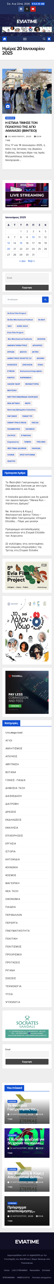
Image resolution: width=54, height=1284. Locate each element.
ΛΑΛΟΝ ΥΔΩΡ (13, 384)
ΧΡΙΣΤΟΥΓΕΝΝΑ (27, 455)
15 (21, 243)
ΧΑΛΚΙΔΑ (36, 448)
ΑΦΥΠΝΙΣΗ (12, 764)
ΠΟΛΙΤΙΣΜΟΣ (13, 946)
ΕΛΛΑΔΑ (46, 1270)
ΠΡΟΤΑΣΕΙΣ (12, 962)
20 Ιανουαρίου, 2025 (20, 136)
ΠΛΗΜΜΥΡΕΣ (13, 429)
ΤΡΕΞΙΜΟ (40, 442)
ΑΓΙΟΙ (8, 740)
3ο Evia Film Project (16, 313)
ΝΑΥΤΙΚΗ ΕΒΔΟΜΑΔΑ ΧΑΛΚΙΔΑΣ (22, 397)
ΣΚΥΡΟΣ (11, 435)
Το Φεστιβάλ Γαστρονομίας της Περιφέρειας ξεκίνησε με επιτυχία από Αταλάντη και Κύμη (25, 485)
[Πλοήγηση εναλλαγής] (25, 39)
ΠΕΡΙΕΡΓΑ (11, 922)
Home (6, 1270)
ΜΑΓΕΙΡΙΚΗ (12, 883)
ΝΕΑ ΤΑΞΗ (11, 891)
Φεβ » (31, 260)
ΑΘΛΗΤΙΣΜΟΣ (13, 748)
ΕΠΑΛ (40, 365)
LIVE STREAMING (19, 1270)
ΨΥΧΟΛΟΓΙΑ (12, 1002)
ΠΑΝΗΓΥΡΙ (27, 416)
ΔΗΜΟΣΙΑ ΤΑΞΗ (15, 788)
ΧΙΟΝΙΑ (10, 455)
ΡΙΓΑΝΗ (10, 970)
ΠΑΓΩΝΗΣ (12, 416)
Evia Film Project (15, 332)
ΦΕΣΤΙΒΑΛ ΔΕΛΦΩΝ (16, 448)
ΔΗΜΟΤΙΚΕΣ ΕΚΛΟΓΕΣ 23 (19, 358)
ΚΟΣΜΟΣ (10, 875)
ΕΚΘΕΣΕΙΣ (12, 365)
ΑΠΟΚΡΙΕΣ (37, 345)
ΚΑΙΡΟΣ (11, 377)
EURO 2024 (22, 326)
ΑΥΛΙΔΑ (10, 352)
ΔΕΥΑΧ (35, 352)
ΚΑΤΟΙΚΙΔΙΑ (12, 859)
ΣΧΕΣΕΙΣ (10, 978)
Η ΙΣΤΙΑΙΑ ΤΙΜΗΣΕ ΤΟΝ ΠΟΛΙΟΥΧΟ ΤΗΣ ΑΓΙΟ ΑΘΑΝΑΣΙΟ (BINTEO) (21, 127)
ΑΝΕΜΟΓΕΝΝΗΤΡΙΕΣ (17, 345)
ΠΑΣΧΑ (35, 422)
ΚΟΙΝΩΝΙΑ (11, 867)
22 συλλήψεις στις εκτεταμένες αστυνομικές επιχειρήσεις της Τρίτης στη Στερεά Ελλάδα (24, 547)
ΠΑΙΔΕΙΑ (10, 906)
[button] (44, 38)
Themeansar (27, 1263)
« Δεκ (22, 260)
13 (8, 243)
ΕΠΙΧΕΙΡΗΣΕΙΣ (14, 835)
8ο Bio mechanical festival (20, 320)
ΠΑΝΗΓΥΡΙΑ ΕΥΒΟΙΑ (16, 422)
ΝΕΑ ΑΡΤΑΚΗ (13, 403)
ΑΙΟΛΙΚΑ (41, 339)
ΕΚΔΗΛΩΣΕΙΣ (13, 819)
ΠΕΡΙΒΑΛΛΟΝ (13, 914)
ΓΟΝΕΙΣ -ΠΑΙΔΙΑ (15, 780)
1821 (9, 326)
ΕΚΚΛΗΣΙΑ (10, 118)
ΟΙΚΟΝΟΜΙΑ (12, 899)
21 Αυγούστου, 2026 (22, 1114)
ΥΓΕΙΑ (9, 994)
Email (7, 1049)
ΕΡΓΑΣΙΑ (10, 843)
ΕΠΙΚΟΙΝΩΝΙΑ (9, 1277)
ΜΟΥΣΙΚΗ (11, 390)
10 (33, 237)
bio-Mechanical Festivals (19, 339)
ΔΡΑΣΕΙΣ (10, 811)
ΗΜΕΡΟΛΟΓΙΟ (23, 1277)
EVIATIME (27, 21)
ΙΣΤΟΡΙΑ (10, 851)
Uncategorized (13, 732)
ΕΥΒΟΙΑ (11, 371)
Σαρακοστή (13, 442)
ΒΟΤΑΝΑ (10, 772)
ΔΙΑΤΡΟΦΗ (12, 803)
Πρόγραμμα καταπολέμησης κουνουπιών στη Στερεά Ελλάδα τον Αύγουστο (25, 532)
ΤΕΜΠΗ (27, 442)
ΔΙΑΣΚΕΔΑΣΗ (13, 795)
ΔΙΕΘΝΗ (40, 358)
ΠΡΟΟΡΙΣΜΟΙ (13, 954)
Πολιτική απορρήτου (41, 1277)
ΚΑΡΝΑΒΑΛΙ (25, 377)
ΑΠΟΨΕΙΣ (11, 756)
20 (8, 248)
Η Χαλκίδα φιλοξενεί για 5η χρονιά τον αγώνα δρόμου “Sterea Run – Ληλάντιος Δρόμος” (26, 500)
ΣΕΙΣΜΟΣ (30, 429)
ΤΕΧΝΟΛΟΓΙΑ (13, 986)
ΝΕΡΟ (27, 403)
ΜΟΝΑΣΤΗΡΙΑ (32, 384)
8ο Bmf (41, 320)
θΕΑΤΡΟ (11, 461)
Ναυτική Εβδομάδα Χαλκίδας (21, 410)
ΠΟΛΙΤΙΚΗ (11, 938)
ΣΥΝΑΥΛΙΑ (26, 435)
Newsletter (35, 1270)
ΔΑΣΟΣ (23, 352)
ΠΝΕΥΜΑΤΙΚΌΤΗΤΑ (17, 930)
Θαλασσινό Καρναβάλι (31, 371)
